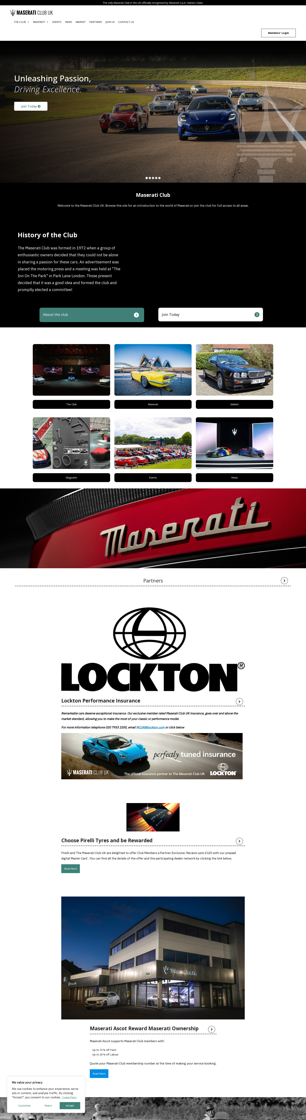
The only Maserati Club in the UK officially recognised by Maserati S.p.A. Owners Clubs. (153, 2)
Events (56, 22)
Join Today (29, 106)
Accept (70, 1105)
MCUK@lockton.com (150, 727)
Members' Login (278, 33)
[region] (46, 1095)
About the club (55, 314)
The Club (20, 22)
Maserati (39, 22)
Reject (48, 1105)
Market (81, 22)
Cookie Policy (69, 1097)
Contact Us (126, 22)
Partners (95, 22)
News (68, 22)
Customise (24, 1105)
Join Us (110, 22)
